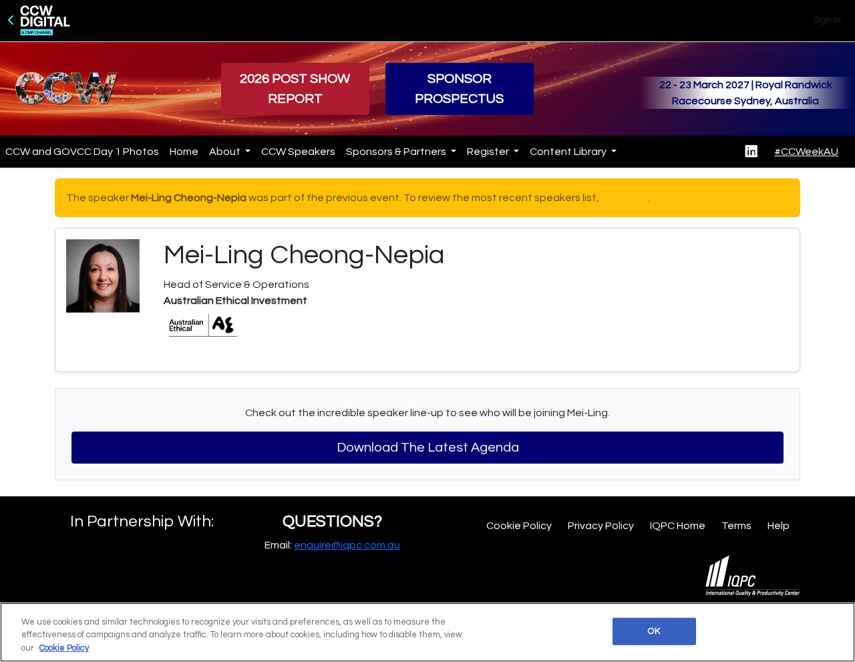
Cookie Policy (519, 525)
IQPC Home (677, 525)
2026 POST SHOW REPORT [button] (295, 89)
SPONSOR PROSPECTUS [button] (459, 89)
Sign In (827, 20)
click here (624, 197)
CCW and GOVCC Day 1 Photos (82, 151)
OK (653, 630)
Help (778, 525)
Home (184, 151)
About (225, 151)
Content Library (569, 151)
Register (489, 151)
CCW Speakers (298, 151)
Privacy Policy (601, 525)
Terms (736, 525)
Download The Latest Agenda (428, 447)
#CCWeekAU (806, 151)
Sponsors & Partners (397, 151)
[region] (427, 632)
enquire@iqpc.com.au (347, 545)
